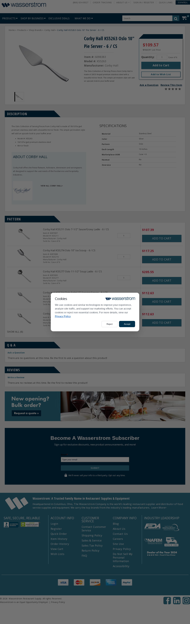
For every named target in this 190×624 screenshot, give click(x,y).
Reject (110, 324)
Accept (127, 324)
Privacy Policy (63, 316)
